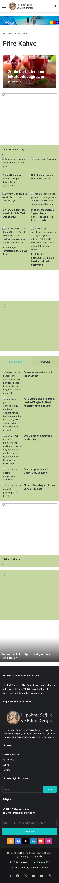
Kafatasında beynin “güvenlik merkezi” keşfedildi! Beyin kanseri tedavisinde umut (39, 402)
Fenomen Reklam (39, 867)
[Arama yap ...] (55, 7)
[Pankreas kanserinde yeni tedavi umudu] (12, 383)
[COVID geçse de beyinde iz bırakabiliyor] (12, 449)
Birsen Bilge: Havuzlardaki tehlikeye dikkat (14, 251)
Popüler (45, 361)
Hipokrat (22, 862)
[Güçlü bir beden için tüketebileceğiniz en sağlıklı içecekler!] (29, 71)
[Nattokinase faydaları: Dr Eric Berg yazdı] (44, 164)
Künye (5, 764)
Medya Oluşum (44, 853)
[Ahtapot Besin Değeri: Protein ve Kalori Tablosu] (12, 491)
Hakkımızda (8, 759)
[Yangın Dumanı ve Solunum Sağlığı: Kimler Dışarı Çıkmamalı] (15, 164)
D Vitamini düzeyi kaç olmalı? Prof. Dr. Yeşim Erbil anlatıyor (14, 213)
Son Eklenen (16, 361)
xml (34, 862)
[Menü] (4, 7)
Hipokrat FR (15, 81)
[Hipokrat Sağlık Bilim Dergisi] (21, 6)
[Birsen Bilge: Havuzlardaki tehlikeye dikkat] (15, 235)
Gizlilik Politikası (10, 754)
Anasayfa (10, 33)
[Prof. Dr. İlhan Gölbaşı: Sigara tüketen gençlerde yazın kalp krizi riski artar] (44, 199)
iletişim (6, 770)
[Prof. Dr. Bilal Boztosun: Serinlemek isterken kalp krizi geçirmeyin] (44, 239)
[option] (29, 643)
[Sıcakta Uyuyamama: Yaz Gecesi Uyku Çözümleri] (12, 474)
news (42, 862)
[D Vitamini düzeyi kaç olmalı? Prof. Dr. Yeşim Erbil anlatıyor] (15, 199)
